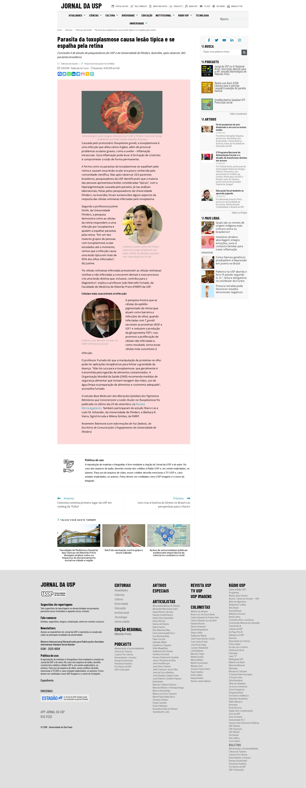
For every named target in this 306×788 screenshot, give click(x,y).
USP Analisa (234, 726)
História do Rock (236, 650)
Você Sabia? (234, 741)
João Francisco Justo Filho (165, 669)
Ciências (93, 15)
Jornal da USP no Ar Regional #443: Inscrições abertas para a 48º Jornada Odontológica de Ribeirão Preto (230, 70)
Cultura (110, 15)
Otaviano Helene (160, 700)
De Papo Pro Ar (236, 632)
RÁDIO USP (237, 585)
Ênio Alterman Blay (161, 630)
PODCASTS (123, 644)
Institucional (163, 15)
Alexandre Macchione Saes (165, 609)
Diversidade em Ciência (239, 641)
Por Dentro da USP (123, 666)
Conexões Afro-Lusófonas (241, 620)
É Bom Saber (234, 644)
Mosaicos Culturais (238, 671)
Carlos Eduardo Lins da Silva (204, 620)
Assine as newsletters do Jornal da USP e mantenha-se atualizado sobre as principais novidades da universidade (71, 633)
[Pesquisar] (244, 52)
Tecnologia (202, 15)
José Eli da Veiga (198, 645)
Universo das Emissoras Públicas (244, 723)
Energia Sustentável (124, 660)
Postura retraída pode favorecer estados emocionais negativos (229, 289)
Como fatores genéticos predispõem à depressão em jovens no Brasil (231, 260)
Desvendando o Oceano (125, 657)
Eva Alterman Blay (161, 636)
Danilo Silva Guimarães (163, 618)
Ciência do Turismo (123, 651)
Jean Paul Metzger (161, 663)
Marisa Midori (197, 660)
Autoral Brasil (235, 611)
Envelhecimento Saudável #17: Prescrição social (230, 101)
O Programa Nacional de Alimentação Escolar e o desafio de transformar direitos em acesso (231, 156)
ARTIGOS (159, 585)
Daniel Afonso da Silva (163, 612)
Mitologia (233, 668)
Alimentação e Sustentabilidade (129, 648)
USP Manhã (234, 732)
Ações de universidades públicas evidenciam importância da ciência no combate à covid (169, 552)
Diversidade (128, 15)
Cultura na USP (236, 629)
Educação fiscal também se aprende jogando (230, 192)
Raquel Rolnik (197, 678)
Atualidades (75, 15)
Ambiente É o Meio (237, 604)
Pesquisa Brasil (236, 692)
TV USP (196, 590)
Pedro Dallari (196, 675)
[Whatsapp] (69, 74)
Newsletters (48, 628)
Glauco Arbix (197, 632)
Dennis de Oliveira (161, 624)
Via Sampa (234, 735)
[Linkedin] (74, 74)
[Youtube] (224, 40)
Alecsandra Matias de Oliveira (166, 606)
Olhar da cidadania (237, 683)
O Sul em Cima (235, 677)
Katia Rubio (158, 681)
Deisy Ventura (159, 621)
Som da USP (234, 714)
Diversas (233, 638)
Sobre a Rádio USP (237, 589)
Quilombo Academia (238, 698)
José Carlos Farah (199, 641)
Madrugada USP (236, 659)
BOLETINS (235, 745)
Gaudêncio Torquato (162, 645)
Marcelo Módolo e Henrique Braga (168, 687)
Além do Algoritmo (237, 601)
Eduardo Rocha (198, 623)
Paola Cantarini (160, 703)
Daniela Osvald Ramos (163, 615)
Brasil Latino (234, 617)
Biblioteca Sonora (237, 614)
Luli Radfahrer (197, 651)
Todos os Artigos (239, 212)
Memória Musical (237, 665)
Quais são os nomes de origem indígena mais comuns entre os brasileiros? (230, 227)
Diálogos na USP (236, 635)
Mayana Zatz (197, 666)
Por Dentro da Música (239, 695)
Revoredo (233, 704)
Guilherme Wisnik (199, 635)
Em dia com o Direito (238, 647)
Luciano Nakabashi (199, 648)
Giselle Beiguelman (199, 629)
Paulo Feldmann (160, 706)
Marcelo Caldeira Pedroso (164, 684)
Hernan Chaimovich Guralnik (165, 657)
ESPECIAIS (161, 590)
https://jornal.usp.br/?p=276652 (99, 63)
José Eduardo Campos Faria (165, 675)
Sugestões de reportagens (57, 604)
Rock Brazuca (235, 708)
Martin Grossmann (199, 663)
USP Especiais (235, 729)
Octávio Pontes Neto (200, 669)
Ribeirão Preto (123, 634)
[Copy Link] (87, 74)
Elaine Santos (159, 627)
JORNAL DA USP (81, 5)
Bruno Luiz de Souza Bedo (203, 614)
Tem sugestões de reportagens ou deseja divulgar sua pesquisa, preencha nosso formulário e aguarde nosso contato (70, 610)
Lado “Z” (233, 656)
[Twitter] (64, 74)
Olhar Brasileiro (236, 680)
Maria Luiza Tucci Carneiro (165, 693)
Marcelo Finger (197, 654)
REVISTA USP (201, 585)
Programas (234, 592)
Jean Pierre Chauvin (162, 666)
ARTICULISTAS (164, 601)
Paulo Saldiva (197, 672)
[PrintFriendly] (92, 74)
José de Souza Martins (163, 672)
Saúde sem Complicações (241, 711)
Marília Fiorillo (197, 657)
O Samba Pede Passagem (240, 674)
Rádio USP (183, 15)
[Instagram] (239, 40)
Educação (147, 15)
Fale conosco (48, 618)
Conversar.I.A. (235, 626)
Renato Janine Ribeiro (201, 681)
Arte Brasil (233, 608)
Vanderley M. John (161, 712)
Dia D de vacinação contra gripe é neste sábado (124, 551)
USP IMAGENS (201, 596)
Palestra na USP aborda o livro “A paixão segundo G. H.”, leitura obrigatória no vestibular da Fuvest (231, 276)
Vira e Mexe (234, 738)
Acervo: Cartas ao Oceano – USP (244, 598)
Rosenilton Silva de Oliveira (165, 709)
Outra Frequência (236, 689)
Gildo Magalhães (160, 648)
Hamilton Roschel (161, 654)
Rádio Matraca (235, 701)
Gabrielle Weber (160, 642)
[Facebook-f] (209, 40)
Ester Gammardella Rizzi (164, 633)
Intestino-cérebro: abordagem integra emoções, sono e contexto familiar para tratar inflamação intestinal (222, 244)
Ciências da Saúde (69, 63)
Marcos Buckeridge (161, 690)
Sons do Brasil (235, 717)
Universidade (137, 23)
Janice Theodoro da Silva (164, 660)
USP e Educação (122, 669)
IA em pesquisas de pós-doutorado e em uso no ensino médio (231, 127)
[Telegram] (78, 74)
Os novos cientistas (238, 686)
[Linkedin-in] (232, 40)
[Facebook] (60, 74)
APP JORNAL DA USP (53, 712)
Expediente (47, 680)
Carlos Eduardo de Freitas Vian (205, 617)
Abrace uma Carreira (238, 595)
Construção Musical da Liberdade (244, 623)
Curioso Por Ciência (124, 654)
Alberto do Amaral (199, 611)
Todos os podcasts (238, 113)
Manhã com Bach (237, 662)
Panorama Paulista (123, 663)
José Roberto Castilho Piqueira (167, 678)
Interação (233, 653)
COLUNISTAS (200, 607)
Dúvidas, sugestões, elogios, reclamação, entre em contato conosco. (73, 621)
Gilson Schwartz (198, 626)
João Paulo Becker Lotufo (203, 638)
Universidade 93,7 (237, 720)
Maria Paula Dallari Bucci (164, 697)
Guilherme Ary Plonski (163, 651)
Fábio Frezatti (159, 639)
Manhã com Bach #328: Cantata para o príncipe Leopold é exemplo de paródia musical (230, 86)
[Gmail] (83, 74)
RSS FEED (46, 716)
